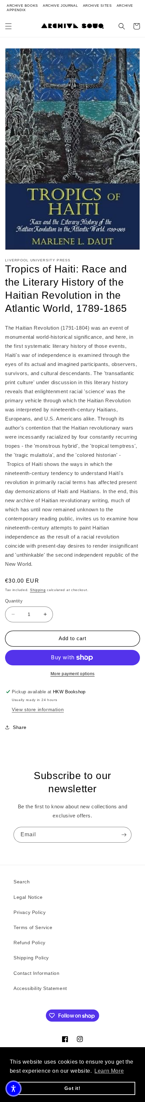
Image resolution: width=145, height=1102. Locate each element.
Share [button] (20, 727)
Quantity (14, 600)
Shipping (38, 590)
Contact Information (36, 973)
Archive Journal (60, 5)
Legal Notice (27, 897)
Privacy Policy (29, 912)
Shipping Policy (31, 957)
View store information (38, 709)
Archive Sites (97, 5)
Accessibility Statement (40, 988)
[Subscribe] (123, 835)
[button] (8, 26)
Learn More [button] (109, 1071)
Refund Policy (29, 942)
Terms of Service (33, 927)
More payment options (73, 673)
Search (21, 881)
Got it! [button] (72, 1088)
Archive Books (22, 5)
